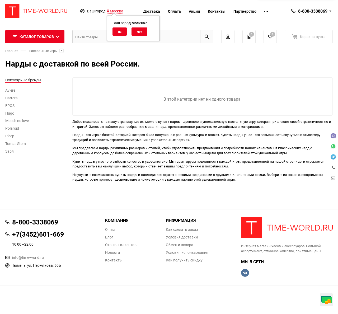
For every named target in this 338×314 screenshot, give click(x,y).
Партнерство (244, 11)
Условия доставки (182, 237)
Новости (112, 252)
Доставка (151, 11)
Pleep (9, 135)
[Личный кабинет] (227, 36)
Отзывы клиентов (121, 245)
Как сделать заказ (182, 229)
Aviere (10, 90)
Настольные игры (43, 50)
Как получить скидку (184, 260)
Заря (9, 151)
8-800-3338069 (312, 11)
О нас (110, 229)
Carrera (11, 97)
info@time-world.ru (28, 257)
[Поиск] (206, 36)
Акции (194, 11)
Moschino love (17, 120)
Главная (11, 50)
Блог (109, 237)
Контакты (217, 11)
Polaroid (12, 128)
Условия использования (187, 252)
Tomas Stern (15, 143)
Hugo (9, 113)
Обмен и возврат (180, 245)
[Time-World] (287, 227)
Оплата (174, 11)
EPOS (10, 105)
